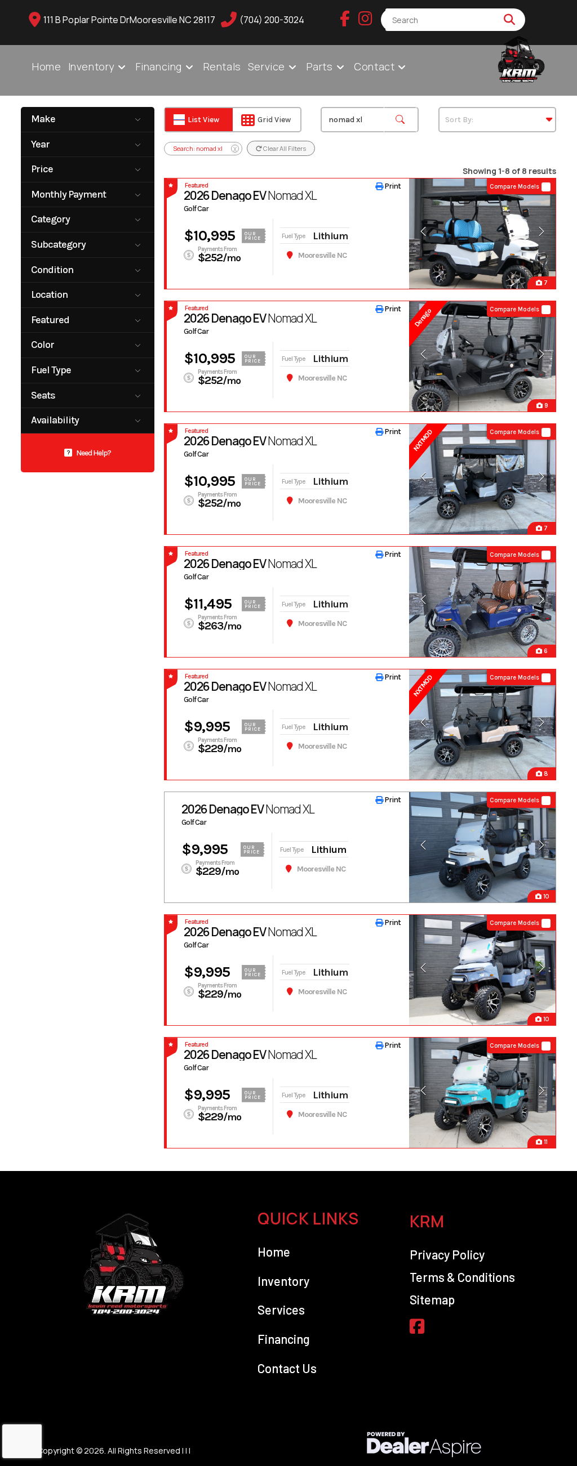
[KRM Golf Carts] (136, 1264)
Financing (284, 1338)
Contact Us (287, 1368)
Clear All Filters (284, 148)
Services (281, 1309)
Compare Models (514, 186)
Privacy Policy (447, 1254)
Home (274, 1251)
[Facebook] (345, 19)
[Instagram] (365, 19)
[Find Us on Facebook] (417, 1326)
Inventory (283, 1280)
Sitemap (432, 1299)
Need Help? (93, 453)
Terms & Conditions (462, 1277)
